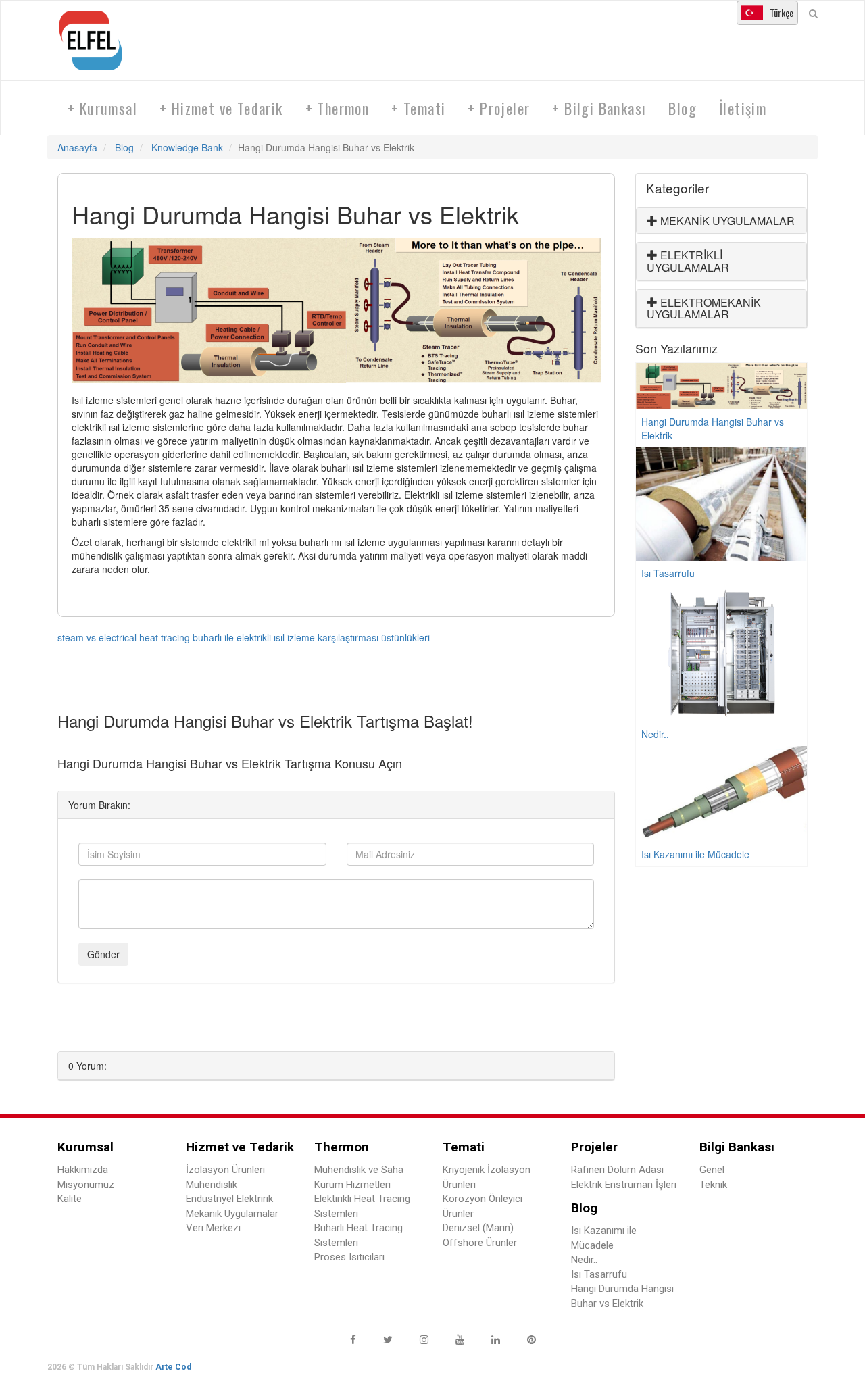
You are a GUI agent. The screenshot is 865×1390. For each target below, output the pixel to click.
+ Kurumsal (102, 108)
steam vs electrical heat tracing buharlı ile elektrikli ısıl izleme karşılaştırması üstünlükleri (243, 637)
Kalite (69, 1199)
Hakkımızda (82, 1170)
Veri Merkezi (213, 1228)
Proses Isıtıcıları (349, 1257)
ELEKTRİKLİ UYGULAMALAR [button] (688, 261)
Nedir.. (584, 1260)
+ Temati (418, 108)
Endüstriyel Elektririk (229, 1199)
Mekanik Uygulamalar (232, 1214)
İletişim (742, 108)
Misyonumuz (85, 1184)
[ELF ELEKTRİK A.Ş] (96, 40)
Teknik (713, 1184)
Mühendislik (211, 1184)
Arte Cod (173, 1367)
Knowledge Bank (187, 147)
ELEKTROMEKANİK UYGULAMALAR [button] (704, 308)
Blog (682, 108)
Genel (711, 1170)
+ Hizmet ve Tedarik (221, 108)
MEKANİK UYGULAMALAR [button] (726, 220)
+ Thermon (337, 108)
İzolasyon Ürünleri (225, 1170)
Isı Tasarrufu (599, 1274)
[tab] (721, 221)
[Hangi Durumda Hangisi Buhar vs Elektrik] (336, 310)
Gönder (103, 954)
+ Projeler (499, 108)
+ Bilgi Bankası (599, 108)
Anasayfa (77, 147)
